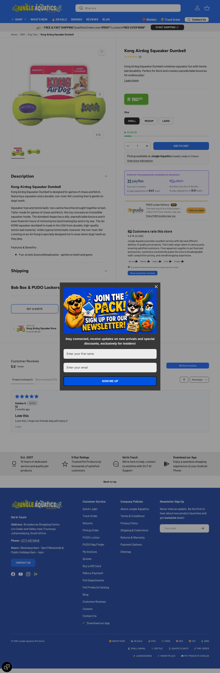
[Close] (156, 287)
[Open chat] (7, 667)
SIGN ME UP (110, 381)
